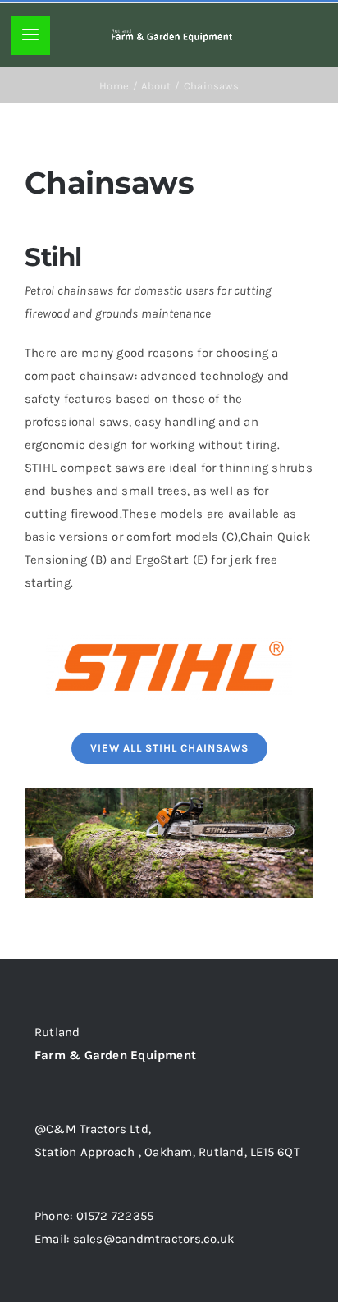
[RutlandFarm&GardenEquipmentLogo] (172, 34)
